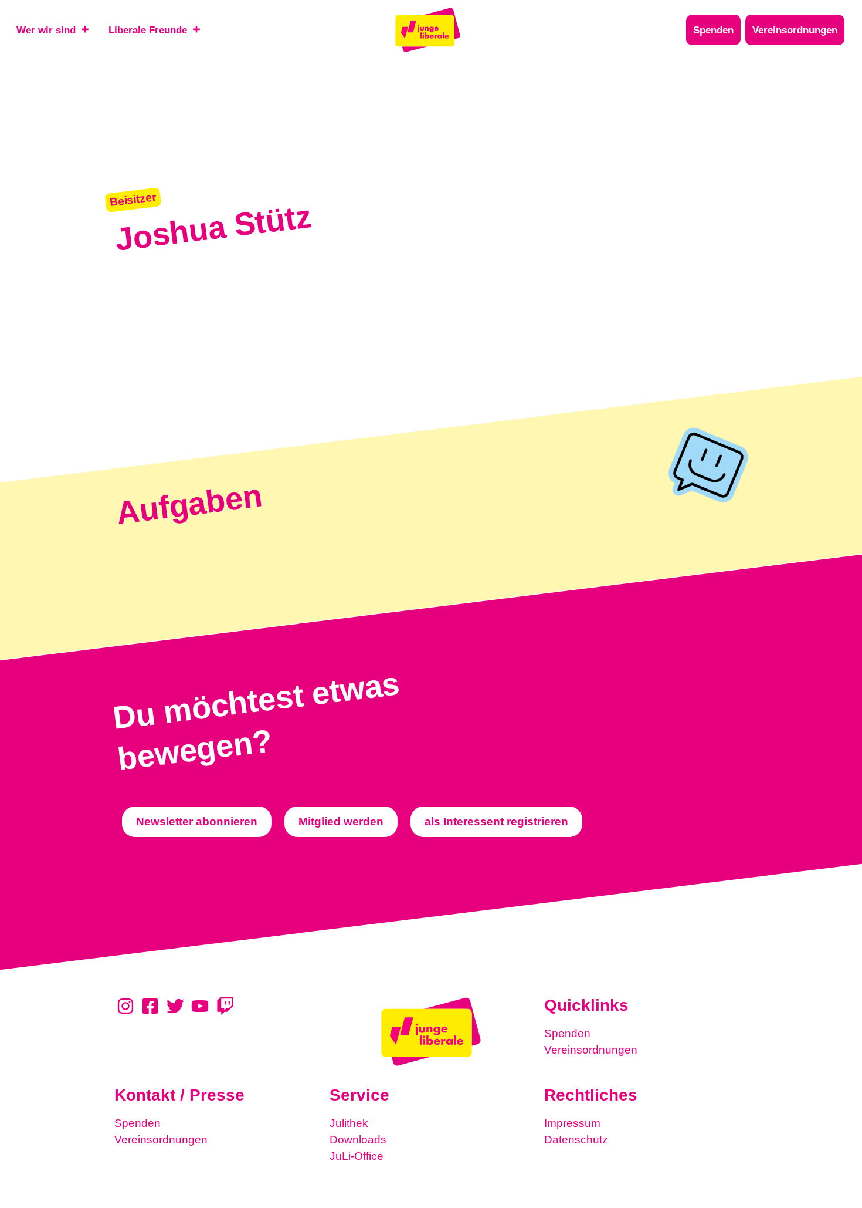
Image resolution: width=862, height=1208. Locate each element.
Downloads (358, 1139)
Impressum (572, 1123)
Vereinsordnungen (590, 1050)
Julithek (349, 1123)
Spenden (567, 1033)
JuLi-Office (357, 1156)
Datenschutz (576, 1139)
